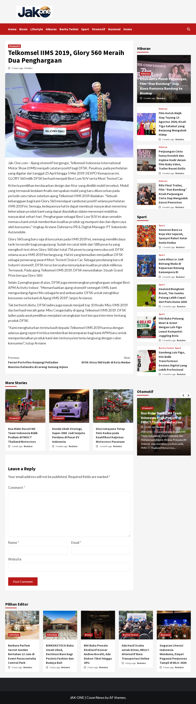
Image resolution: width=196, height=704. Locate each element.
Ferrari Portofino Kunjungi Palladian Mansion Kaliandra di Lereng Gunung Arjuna (38, 362)
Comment (16, 487)
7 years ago (18, 68)
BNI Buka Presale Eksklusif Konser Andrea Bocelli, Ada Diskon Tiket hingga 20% (98, 654)
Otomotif (98, 29)
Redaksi (28, 68)
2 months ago (169, 306)
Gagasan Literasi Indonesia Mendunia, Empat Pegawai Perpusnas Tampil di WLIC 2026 (173, 654)
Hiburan (51, 29)
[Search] (188, 29)
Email (76, 542)
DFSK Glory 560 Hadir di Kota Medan (106, 360)
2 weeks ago (150, 98)
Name (13, 542)
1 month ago (106, 446)
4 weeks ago (168, 207)
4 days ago (130, 663)
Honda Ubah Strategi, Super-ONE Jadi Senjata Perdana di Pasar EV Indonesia (166, 413)
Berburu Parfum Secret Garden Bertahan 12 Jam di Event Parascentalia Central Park (22, 654)
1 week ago (17, 446)
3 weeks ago (62, 446)
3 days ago (17, 667)
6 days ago (168, 667)
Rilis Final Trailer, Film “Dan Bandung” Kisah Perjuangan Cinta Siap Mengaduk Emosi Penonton (173, 193)
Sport (85, 29)
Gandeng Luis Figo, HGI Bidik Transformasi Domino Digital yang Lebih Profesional (173, 360)
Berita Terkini (69, 29)
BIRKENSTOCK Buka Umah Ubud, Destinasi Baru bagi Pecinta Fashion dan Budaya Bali (60, 654)
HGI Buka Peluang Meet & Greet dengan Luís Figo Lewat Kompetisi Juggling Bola (171, 327)
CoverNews (96, 697)
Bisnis (23, 29)
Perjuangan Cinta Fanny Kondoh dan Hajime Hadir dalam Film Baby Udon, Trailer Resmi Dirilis (172, 159)
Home (12, 29)
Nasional (114, 29)
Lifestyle (36, 29)
